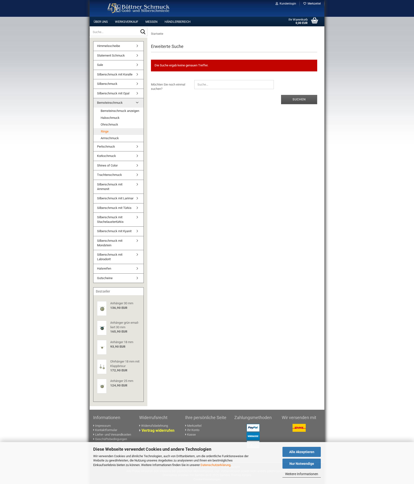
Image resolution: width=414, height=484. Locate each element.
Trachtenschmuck (109, 175)
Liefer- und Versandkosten (112, 434)
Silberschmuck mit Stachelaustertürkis (110, 219)
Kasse (191, 434)
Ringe (105, 131)
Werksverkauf (126, 21)
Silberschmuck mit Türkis (114, 208)
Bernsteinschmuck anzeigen (120, 111)
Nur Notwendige (301, 464)
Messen (151, 21)
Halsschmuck (110, 118)
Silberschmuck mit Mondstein (109, 243)
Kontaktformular (105, 430)
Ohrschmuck (109, 124)
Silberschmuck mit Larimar (115, 198)
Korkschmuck (106, 156)
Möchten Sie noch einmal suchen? (168, 87)
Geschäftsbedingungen (110, 439)
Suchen (299, 99)
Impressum (103, 425)
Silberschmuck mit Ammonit (109, 187)
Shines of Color (107, 165)
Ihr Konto (192, 430)
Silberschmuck (107, 84)
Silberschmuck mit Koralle (114, 74)
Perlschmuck (106, 146)
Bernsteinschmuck (110, 102)
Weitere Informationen (301, 474)
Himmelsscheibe (108, 46)
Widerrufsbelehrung (154, 425)
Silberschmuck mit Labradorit (109, 257)
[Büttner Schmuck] (138, 8)
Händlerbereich (177, 21)
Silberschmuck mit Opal (113, 93)
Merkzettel (313, 3)
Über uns (101, 21)
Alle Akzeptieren (301, 452)
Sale (100, 65)
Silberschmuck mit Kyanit (114, 231)
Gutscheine (105, 278)
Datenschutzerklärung (215, 465)
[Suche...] (142, 32)
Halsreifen (104, 268)
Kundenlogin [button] (287, 3)
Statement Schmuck (111, 55)
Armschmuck (110, 138)
